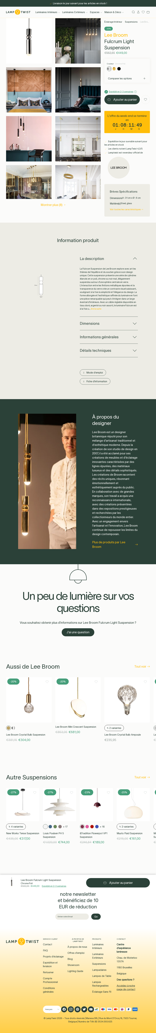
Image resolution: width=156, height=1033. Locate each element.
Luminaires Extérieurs (73, 12)
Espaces (94, 12)
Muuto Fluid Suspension (129, 833)
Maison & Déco (112, 12)
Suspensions (131, 22)
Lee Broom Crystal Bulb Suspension (25, 734)
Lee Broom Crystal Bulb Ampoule (122, 734)
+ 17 (65, 826)
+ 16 (102, 826)
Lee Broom (116, 35)
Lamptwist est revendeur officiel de (125, 152)
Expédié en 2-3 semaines (54, 886)
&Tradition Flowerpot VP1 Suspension (93, 835)
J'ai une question (78, 632)
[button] (29, 41)
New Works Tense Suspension (22, 833)
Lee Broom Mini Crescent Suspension (75, 726)
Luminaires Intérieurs (46, 12)
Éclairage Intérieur (113, 22)
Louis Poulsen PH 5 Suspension (53, 835)
